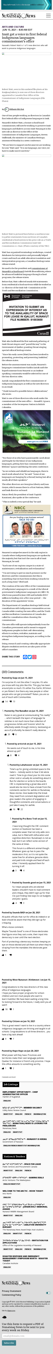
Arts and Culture (13, 26)
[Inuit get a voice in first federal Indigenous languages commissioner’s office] (26, 69)
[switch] (48, 1293)
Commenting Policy (11, 1295)
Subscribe (9, 1343)
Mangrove (11, 1311)
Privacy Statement (11, 1291)
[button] (4, 1317)
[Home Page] (18, 16)
